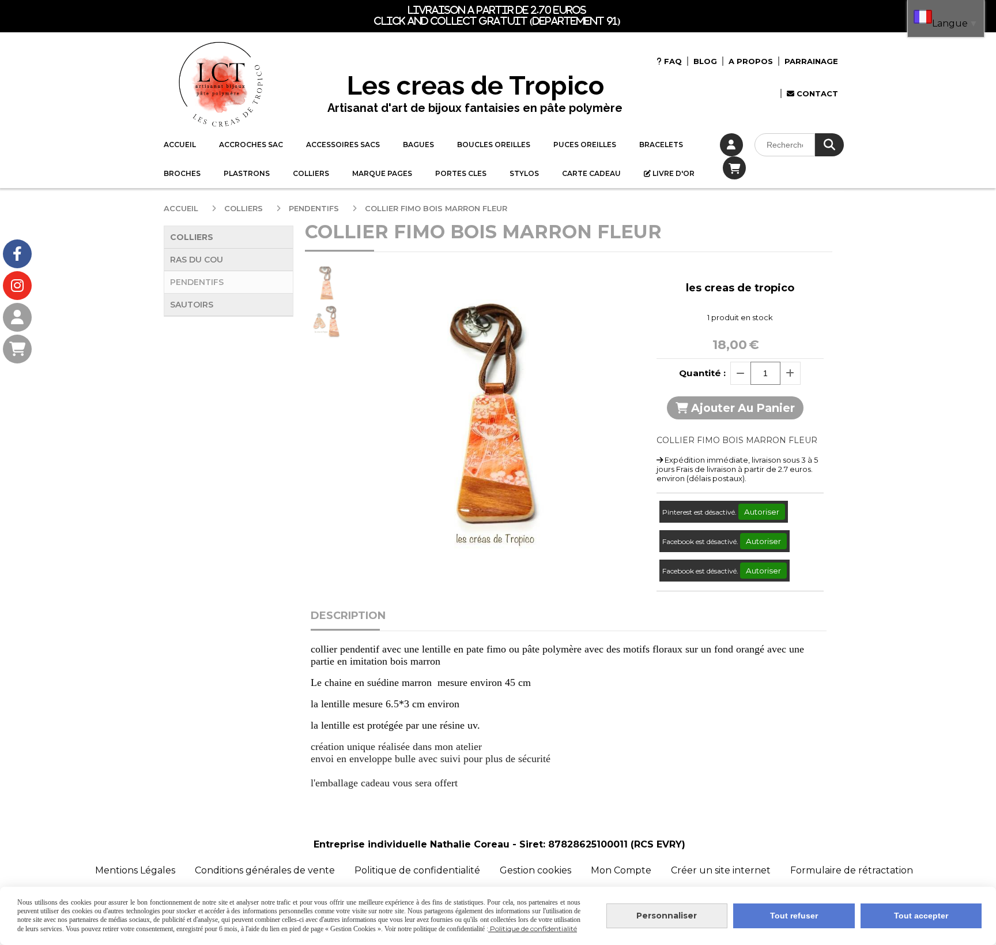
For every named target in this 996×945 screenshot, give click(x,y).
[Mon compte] (17, 317)
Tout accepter (921, 915)
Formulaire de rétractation (851, 870)
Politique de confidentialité (417, 870)
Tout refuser (794, 915)
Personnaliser (666, 915)
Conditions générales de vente (265, 870)
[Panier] (17, 349)
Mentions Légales (135, 870)
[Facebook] (17, 253)
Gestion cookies (537, 870)
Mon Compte (621, 870)
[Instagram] (17, 285)
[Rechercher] (829, 144)
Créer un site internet (721, 870)
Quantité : (702, 372)
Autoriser (761, 511)
